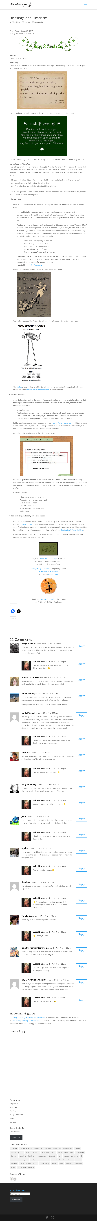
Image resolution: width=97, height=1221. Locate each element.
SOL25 (22, 1164)
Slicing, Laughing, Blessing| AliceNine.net (28, 1017)
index (19, 387)
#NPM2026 (57, 1148)
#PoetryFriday (67, 1148)
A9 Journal (26, 22)
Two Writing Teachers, (48, 599)
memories (74, 1156)
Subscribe (16, 1137)
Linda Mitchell (28, 713)
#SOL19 (28, 1152)
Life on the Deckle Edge (48, 558)
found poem (80, 1152)
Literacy (13, 1122)
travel (61, 1164)
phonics (13, 1160)
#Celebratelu (38, 1148)
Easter (53, 1152)
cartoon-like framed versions (37, 390)
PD (81, 1156)
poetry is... (34, 1160)
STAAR (35, 1164)
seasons (78, 1160)
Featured (13, 1107)
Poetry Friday (53, 574)
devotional (45, 1152)
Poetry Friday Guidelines (48, 571)
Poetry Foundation (36, 265)
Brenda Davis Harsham (32, 677)
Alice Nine (16, 22)
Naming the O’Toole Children (71, 530)
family (66, 1152)
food (71, 1152)
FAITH (60, 1152)
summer (54, 1164)
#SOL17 (13, 1152)
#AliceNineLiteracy (26, 1148)
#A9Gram (14, 1148)
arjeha (25, 848)
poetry (26, 1160)
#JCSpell (48, 1148)
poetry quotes (44, 1160)
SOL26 (28, 1164)
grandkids (23, 1156)
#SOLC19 (36, 1152)
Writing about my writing (26, 1167)
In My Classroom (16, 1115)
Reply (81, 646)
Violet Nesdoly (28, 693)
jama (24, 816)
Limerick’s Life (26, 524)
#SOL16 (77, 1148)
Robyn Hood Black (30, 643)
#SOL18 (20, 1152)
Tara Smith (27, 916)
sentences (14, 1164)
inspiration (52, 1156)
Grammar (14, 1156)
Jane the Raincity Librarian (34, 948)
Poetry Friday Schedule (40, 568)
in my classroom (41, 1156)
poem (20, 1160)
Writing (13, 1167)
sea (72, 1160)
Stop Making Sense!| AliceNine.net (25, 1020)
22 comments (37, 22)
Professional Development (60, 1160)
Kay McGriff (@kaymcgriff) (34, 980)
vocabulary (69, 1164)
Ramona (26, 752)
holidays (31, 1156)
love (60, 1156)
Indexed (13, 1118)
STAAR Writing (44, 1164)
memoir (66, 1156)
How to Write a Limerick (61, 423)
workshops (78, 1164)
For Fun (13, 1111)
